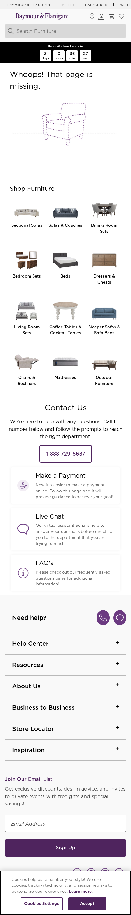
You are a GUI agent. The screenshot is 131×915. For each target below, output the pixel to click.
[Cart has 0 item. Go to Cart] (111, 16)
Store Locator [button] (33, 728)
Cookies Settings (41, 903)
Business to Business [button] (43, 707)
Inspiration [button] (28, 750)
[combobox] (64, 31)
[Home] (42, 17)
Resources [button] (27, 665)
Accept (87, 903)
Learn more (80, 891)
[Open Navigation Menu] (8, 17)
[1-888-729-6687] (103, 617)
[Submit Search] (9, 31)
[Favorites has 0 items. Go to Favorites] (121, 16)
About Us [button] (26, 686)
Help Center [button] (30, 643)
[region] (65, 893)
